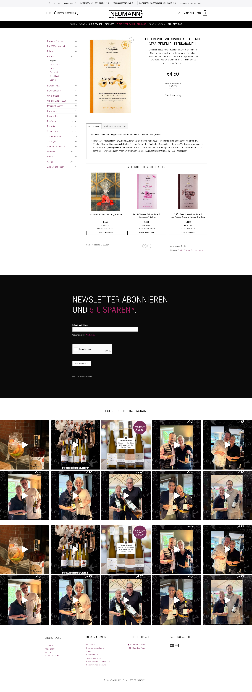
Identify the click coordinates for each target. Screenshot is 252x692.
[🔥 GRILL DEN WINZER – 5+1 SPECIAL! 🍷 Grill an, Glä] (24, 495)
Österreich (54, 72)
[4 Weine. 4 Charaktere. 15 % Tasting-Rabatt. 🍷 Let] (126, 445)
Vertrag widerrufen (93, 658)
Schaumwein (53, 131)
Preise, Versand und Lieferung (98, 661)
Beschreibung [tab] (93, 126)
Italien (52, 68)
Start (88, 245)
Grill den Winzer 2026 (56, 101)
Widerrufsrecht (92, 655)
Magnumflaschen (55, 106)
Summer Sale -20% (56, 146)
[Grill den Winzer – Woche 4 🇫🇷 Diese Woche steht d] (126, 495)
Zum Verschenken (126, 24)
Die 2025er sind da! (56, 46)
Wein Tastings (175, 24)
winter (50, 156)
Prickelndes (52, 116)
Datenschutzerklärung (95, 648)
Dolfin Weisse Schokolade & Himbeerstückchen (146, 216)
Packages (109, 24)
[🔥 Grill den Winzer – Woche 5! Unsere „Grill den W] (75, 495)
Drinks (50, 51)
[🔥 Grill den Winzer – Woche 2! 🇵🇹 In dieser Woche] (227, 495)
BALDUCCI (49, 652)
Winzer (50, 162)
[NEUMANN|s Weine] (126, 13)
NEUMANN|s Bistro (52, 656)
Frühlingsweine (54, 90)
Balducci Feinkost (55, 41)
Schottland (54, 76)
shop (72, 24)
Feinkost (141, 24)
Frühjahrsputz (53, 85)
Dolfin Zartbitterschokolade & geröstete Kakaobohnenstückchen (188, 216)
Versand (174, 88)
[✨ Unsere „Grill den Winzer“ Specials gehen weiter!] (227, 445)
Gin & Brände (95, 24)
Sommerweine (54, 136)
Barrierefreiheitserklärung (96, 665)
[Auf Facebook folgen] (46, 13)
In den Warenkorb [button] (105, 233)
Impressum (91, 645)
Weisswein (52, 151)
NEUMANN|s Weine (137, 648)
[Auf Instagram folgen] (50, 13)
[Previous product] (149, 246)
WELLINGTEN (50, 649)
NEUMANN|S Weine (137, 645)
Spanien (53, 80)
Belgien (53, 61)
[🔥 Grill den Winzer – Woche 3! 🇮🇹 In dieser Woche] (176, 495)
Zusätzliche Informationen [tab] (115, 126)
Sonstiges (51, 141)
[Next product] (144, 246)
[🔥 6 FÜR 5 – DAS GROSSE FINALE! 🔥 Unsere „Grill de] (176, 445)
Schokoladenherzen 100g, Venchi (105, 214)
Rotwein (51, 126)
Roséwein (51, 121)
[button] (54, 3)
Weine (82, 24)
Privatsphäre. (90, 335)
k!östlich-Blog (155, 24)
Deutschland (55, 64)
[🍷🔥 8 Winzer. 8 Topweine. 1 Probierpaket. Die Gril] (75, 445)
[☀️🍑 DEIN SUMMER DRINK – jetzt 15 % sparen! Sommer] (24, 445)
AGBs (88, 651)
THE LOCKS (49, 646)
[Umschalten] (75, 56)
